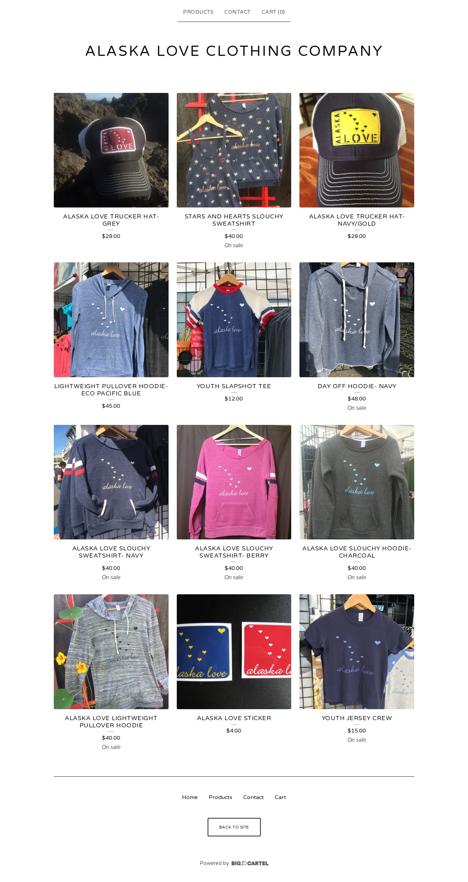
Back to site (234, 827)
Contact (237, 12)
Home (190, 797)
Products (198, 12)
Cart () (273, 12)
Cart (280, 797)
